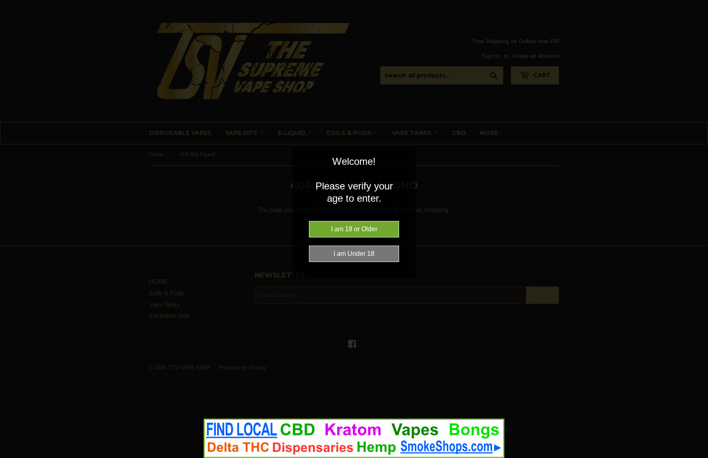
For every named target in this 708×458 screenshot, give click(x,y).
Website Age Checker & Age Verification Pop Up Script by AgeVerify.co (698, 456)
